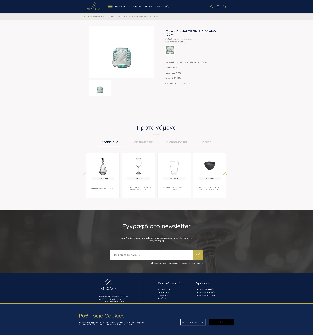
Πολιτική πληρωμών (205, 289)
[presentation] (86, 175)
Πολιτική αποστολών (205, 292)
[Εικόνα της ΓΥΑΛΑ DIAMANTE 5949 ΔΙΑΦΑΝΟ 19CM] (121, 51)
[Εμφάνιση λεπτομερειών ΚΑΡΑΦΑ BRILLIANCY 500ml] (103, 165)
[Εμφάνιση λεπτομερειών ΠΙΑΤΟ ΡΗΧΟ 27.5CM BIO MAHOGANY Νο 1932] (245, 165)
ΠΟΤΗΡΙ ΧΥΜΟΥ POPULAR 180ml (174, 188)
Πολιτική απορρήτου (205, 295)
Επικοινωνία (163, 295)
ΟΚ (221, 322)
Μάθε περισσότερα (193, 322)
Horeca (148, 6)
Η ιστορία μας (164, 289)
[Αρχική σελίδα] (85, 16)
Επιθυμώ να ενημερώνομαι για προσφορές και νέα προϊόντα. (178, 263)
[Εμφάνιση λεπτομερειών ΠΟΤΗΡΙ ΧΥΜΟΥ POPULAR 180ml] (174, 165)
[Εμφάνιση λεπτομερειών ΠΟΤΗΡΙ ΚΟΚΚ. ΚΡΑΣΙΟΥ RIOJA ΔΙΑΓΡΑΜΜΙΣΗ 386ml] (138, 165)
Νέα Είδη (136, 6)
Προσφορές (163, 6)
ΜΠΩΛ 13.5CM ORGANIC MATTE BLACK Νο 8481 (209, 188)
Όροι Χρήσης (164, 292)
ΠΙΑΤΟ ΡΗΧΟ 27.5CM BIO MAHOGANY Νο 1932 (245, 188)
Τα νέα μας (163, 298)
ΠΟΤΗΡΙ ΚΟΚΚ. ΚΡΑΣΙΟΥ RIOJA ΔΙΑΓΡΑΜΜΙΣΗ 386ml (138, 188)
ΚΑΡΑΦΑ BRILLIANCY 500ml (103, 188)
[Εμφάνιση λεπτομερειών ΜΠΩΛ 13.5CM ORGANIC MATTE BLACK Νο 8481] (209, 165)
